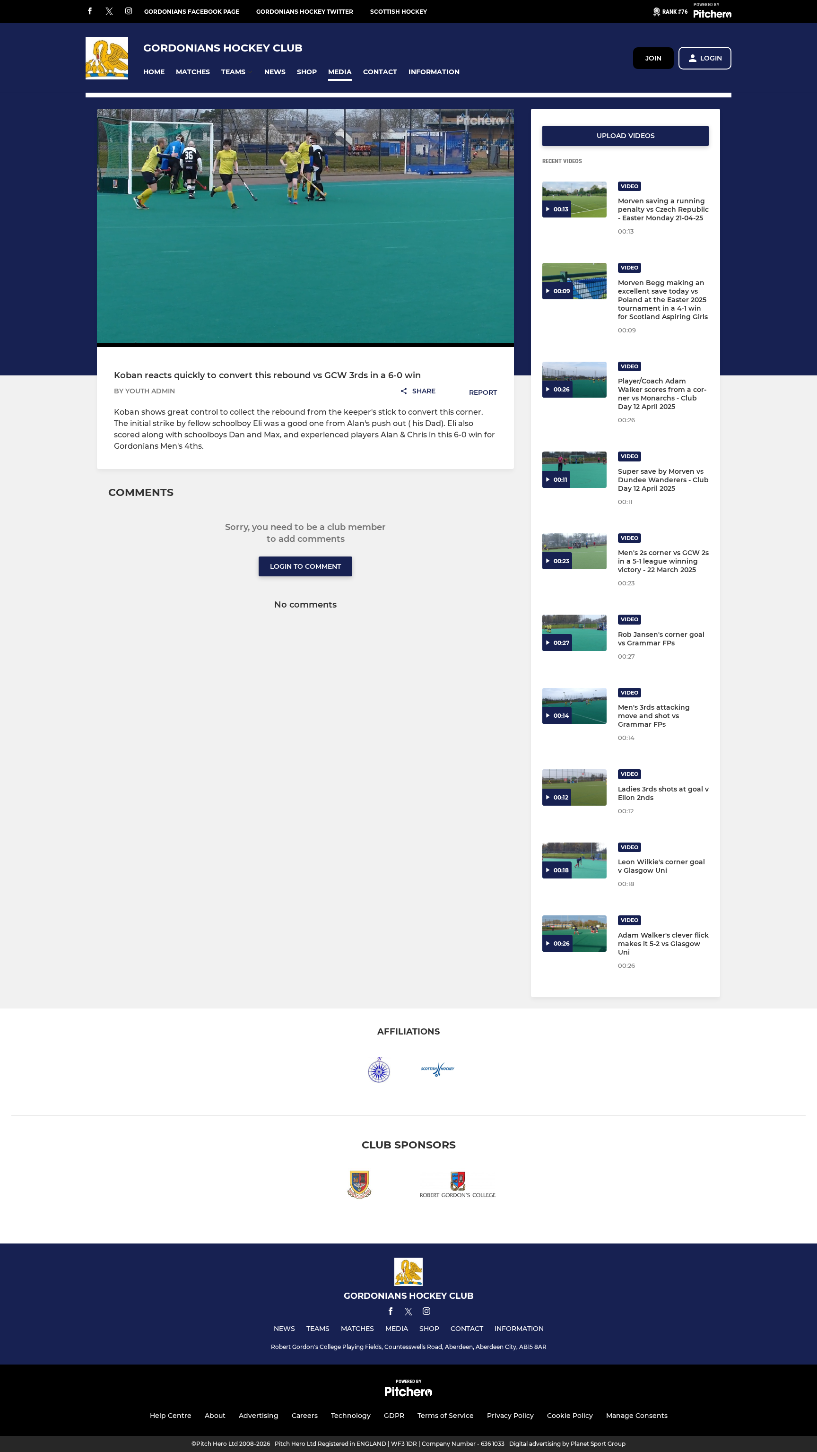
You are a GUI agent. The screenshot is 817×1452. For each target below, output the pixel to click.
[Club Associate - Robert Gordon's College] (457, 1186)
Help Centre (170, 1415)
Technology (351, 1415)
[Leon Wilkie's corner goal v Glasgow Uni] (574, 861)
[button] (154, 72)
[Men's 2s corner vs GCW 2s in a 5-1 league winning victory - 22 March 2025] (574, 551)
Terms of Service (445, 1415)
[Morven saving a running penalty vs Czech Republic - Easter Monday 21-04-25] (574, 200)
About (215, 1415)
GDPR (394, 1415)
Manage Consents (637, 1415)
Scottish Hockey (398, 11)
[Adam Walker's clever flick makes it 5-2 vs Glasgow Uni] (574, 933)
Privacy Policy (510, 1415)
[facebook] (90, 11)
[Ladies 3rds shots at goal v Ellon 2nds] (574, 787)
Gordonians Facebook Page (191, 11)
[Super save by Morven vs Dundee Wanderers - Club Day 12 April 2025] (574, 470)
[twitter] (109, 11)
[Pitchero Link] (712, 15)
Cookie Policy (570, 1415)
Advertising (258, 1415)
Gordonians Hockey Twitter (304, 11)
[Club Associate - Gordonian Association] (359, 1186)
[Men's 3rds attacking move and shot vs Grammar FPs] (574, 706)
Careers (305, 1415)
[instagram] (128, 11)
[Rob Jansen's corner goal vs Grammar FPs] (574, 633)
